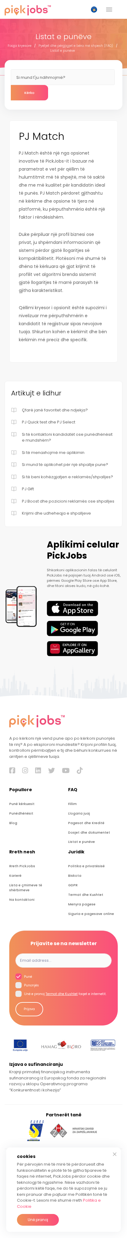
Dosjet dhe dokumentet (89, 832)
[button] (95, 9)
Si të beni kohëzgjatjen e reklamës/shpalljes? (67, 477)
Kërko (29, 92)
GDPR (73, 885)
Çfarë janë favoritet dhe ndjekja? (55, 410)
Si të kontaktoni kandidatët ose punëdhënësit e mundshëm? (67, 437)
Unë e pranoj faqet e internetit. (64, 994)
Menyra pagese (82, 904)
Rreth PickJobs (22, 866)
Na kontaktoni (22, 899)
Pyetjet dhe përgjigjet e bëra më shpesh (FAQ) (76, 45)
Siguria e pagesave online (91, 914)
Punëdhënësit (21, 813)
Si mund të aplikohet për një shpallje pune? (65, 464)
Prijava (29, 1009)
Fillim (72, 804)
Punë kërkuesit (22, 804)
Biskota (74, 875)
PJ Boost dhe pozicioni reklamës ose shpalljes (68, 501)
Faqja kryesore (19, 45)
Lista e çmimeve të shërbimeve (25, 887)
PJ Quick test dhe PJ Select (48, 422)
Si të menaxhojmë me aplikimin (53, 452)
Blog (13, 823)
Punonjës (31, 985)
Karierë (15, 875)
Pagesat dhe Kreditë (86, 823)
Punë (27, 976)
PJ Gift (28, 489)
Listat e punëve (62, 50)
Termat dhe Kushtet (85, 894)
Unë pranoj (38, 1219)
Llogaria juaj (79, 813)
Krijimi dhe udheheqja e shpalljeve (56, 513)
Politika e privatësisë (86, 866)
